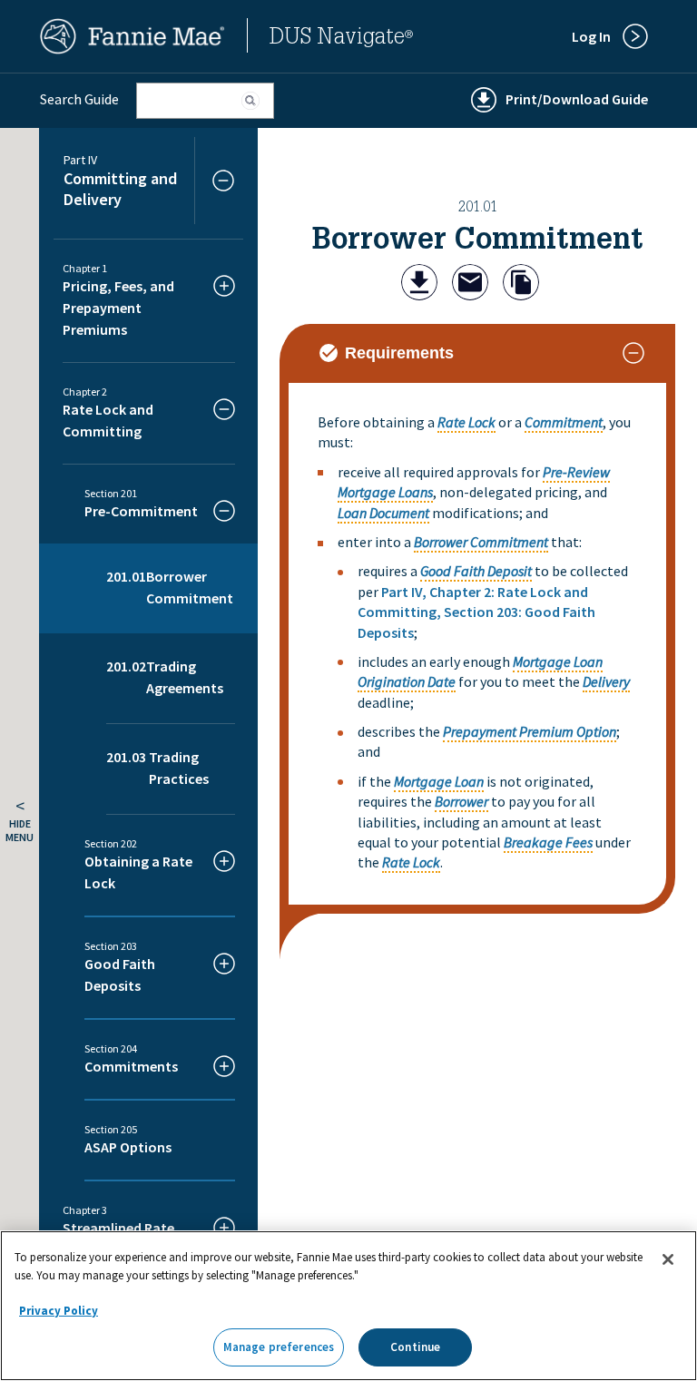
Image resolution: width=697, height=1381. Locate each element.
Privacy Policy (58, 1310)
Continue (415, 1347)
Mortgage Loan (439, 781)
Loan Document (383, 513)
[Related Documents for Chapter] (521, 284)
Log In (591, 36)
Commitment (564, 422)
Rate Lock (466, 422)
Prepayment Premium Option (529, 731)
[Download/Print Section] (419, 284)
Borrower (461, 801)
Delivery (606, 681)
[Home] (132, 49)
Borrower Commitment (481, 542)
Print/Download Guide (577, 99)
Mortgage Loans (385, 492)
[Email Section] (470, 284)
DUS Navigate (341, 39)
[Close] (668, 1259)
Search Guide (79, 99)
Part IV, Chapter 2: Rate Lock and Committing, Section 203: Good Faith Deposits (476, 612)
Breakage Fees (548, 842)
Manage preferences (278, 1347)
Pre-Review (576, 472)
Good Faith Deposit (476, 571)
